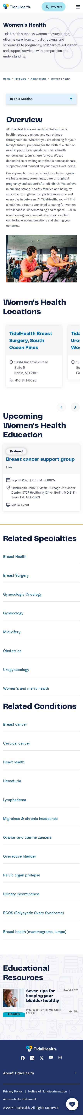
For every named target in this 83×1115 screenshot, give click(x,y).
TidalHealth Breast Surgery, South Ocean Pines (30, 341)
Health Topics (38, 78)
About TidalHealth (18, 1073)
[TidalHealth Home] (17, 7)
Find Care (20, 78)
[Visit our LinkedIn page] (32, 1058)
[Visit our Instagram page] (60, 1058)
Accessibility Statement (19, 1099)
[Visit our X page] (41, 1058)
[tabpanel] (41, 198)
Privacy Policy (13, 1091)
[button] (54, 6)
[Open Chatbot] (72, 1104)
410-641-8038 (25, 380)
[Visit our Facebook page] (22, 1058)
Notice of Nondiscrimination (47, 1091)
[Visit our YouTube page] (51, 1058)
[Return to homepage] (41, 1049)
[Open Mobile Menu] (78, 7)
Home (6, 78)
